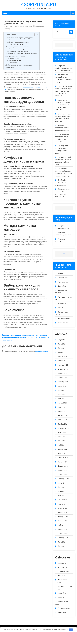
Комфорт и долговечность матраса (17, 47)
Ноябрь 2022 (62, 521)
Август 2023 (62, 483)
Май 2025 (61, 399)
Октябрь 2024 (62, 424)
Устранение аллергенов (16, 40)
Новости (61, 308)
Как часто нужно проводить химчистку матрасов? (21, 53)
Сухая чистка (13, 62)
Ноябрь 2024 (62, 420)
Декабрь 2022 (63, 517)
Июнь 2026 (61, 348)
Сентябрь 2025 (63, 382)
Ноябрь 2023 (62, 470)
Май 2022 (61, 525)
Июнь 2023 (61, 491)
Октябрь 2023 (62, 474)
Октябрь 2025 (62, 378)
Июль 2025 (61, 390)
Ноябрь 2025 (62, 373)
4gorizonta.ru (38, 4)
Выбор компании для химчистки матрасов (19, 65)
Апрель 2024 (62, 449)
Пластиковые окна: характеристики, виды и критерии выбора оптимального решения (63, 91)
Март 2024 (61, 453)
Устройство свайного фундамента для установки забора (63, 68)
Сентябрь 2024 (63, 428)
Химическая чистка (15, 60)
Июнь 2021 (61, 546)
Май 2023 (61, 496)
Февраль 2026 (63, 365)
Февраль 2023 (63, 508)
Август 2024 (62, 432)
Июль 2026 (61, 344)
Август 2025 (62, 386)
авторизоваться (41, 351)
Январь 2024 (62, 462)
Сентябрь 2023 (63, 479)
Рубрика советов (64, 319)
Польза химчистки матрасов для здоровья (19, 38)
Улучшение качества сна (16, 44)
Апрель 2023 (62, 500)
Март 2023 (61, 504)
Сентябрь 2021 (63, 538)
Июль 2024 (61, 437)
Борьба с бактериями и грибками (18, 42)
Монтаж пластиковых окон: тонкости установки (62, 127)
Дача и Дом (62, 286)
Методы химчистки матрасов (15, 56)
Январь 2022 (62, 529)
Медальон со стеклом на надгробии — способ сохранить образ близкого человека (63, 105)
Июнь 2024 (61, 441)
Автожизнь (62, 273)
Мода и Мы (62, 304)
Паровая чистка (13, 58)
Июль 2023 (61, 487)
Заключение (10, 67)
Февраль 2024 (63, 458)
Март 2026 (61, 361)
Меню (5, 13)
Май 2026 (61, 352)
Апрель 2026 (62, 357)
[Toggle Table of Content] (35, 34)
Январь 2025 (62, 411)
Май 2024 (61, 445)
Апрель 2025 (62, 403)
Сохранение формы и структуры (18, 49)
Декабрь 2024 (63, 416)
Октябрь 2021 (62, 533)
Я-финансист (62, 323)
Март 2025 (61, 407)
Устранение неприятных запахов (18, 51)
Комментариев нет (23, 26)
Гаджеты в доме (63, 282)
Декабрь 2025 (63, 369)
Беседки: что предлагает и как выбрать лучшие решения (24, 335)
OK (71, 629)
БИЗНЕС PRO (63, 278)
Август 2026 (62, 340)
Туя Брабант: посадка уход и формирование (61, 182)
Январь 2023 (62, 512)
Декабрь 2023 (63, 466)
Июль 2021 (61, 542)
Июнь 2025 (61, 394)
